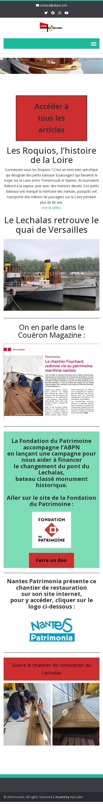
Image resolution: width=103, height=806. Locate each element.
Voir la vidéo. (51, 207)
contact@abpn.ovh (53, 5)
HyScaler (76, 797)
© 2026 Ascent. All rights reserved (28, 797)
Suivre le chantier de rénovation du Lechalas (51, 669)
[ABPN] (51, 27)
